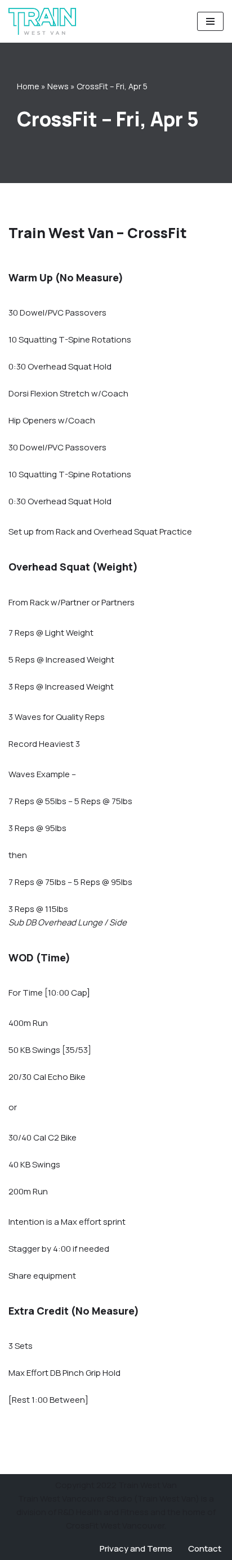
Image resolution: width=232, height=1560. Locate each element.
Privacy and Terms (136, 1548)
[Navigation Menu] (210, 21)
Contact (204, 1548)
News (58, 86)
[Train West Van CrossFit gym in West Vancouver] (42, 21)
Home (28, 86)
